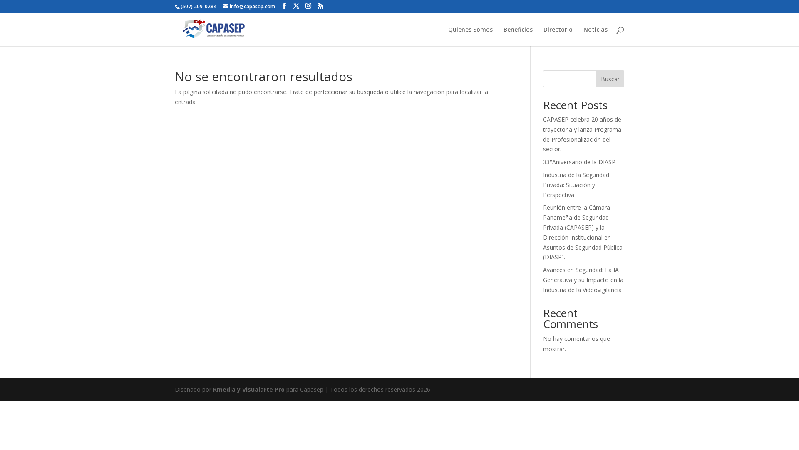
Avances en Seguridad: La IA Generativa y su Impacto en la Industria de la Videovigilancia (583, 280)
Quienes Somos (470, 30)
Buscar (610, 79)
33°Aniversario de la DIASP (579, 162)
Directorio (558, 30)
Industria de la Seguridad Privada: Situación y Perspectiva (576, 185)
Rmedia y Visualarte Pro (249, 389)
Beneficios (518, 30)
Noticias (595, 30)
